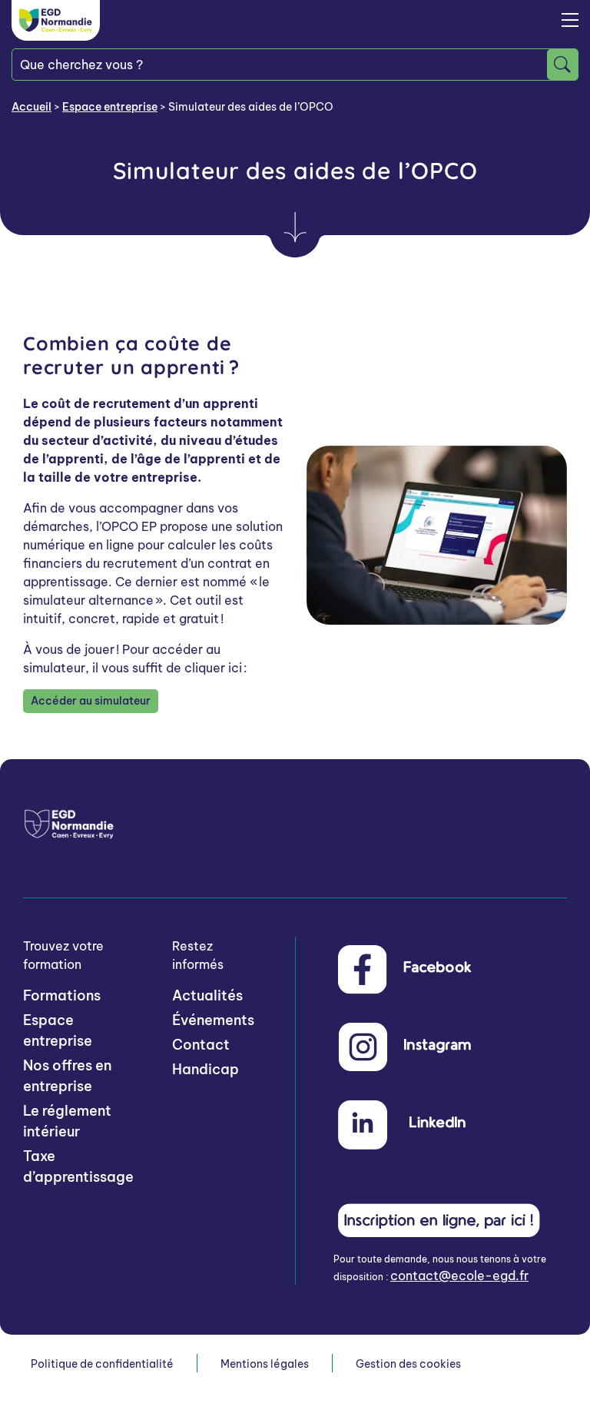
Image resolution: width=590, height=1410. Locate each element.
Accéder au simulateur (91, 701)
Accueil (31, 107)
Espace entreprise (109, 107)
